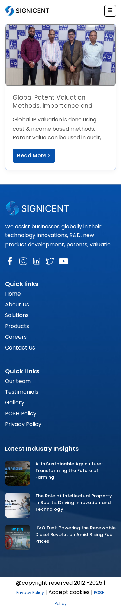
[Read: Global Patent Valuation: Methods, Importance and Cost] (60, 54)
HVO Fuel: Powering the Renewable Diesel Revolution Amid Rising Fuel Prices (75, 535)
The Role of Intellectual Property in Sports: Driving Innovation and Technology (73, 502)
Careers (16, 337)
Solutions (17, 315)
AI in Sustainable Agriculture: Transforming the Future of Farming (69, 470)
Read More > (34, 155)
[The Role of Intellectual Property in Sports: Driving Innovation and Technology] (17, 505)
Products (17, 326)
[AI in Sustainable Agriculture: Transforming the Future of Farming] (17, 473)
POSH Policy (20, 413)
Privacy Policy (23, 424)
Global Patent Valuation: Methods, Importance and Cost (52, 105)
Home (13, 294)
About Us (17, 304)
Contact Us (20, 348)
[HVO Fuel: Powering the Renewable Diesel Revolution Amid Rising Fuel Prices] (17, 537)
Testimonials (21, 392)
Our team (18, 381)
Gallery (14, 403)
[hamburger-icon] (110, 11)
